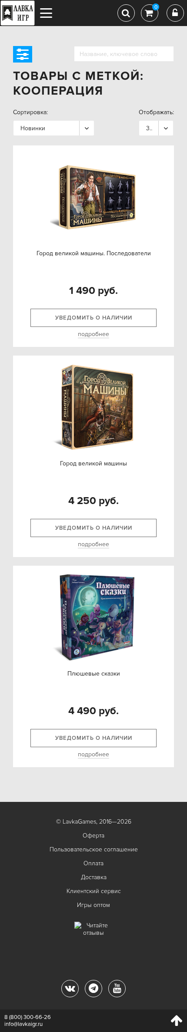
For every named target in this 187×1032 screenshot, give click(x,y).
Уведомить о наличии (93, 317)
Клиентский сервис (94, 891)
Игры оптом (93, 905)
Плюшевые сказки (93, 673)
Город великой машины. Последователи (94, 253)
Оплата (93, 863)
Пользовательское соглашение (94, 849)
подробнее (93, 334)
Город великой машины (93, 463)
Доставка (94, 877)
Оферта (93, 835)
